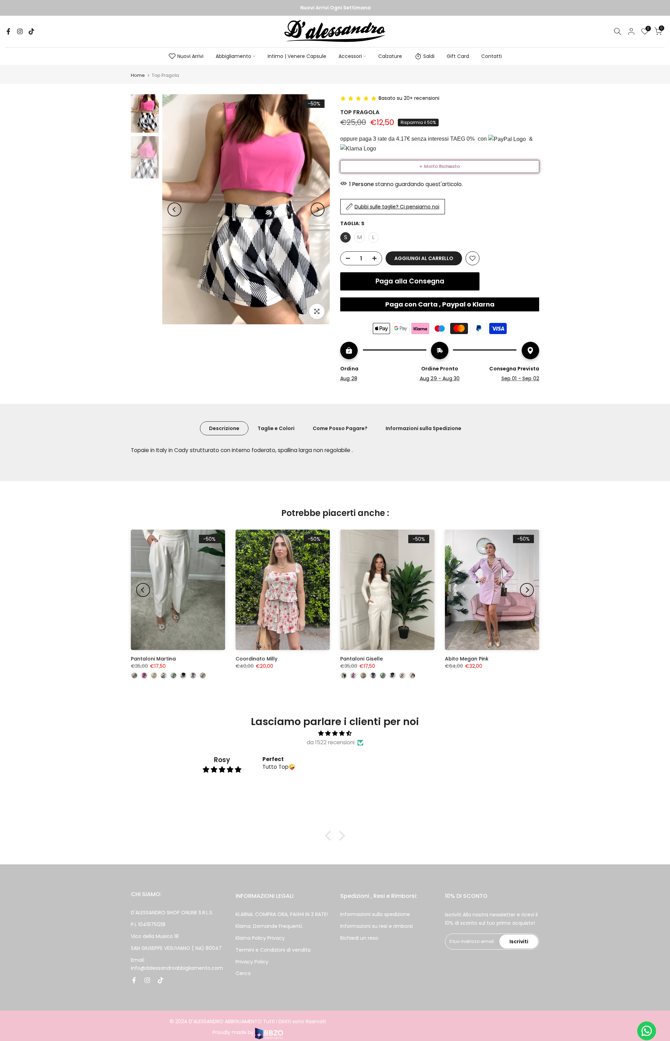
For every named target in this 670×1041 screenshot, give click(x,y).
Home (138, 75)
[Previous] (174, 209)
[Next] (318, 209)
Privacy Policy (252, 961)
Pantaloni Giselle (361, 658)
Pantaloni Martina (153, 658)
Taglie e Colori (276, 428)
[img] (335, 733)
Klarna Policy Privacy (260, 938)
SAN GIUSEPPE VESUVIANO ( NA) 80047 (176, 948)
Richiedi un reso (359, 938)
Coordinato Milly (256, 658)
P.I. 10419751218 (148, 924)
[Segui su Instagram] (20, 31)
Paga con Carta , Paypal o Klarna (439, 304)
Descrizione (224, 428)
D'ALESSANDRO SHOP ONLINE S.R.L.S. (172, 912)
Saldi (428, 56)
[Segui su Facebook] (8, 31)
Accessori (350, 56)
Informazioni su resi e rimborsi (376, 926)
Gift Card (458, 56)
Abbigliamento (233, 56)
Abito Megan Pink (467, 658)
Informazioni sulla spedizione (375, 914)
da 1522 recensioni (331, 742)
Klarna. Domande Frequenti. (269, 926)
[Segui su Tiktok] (31, 31)
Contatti (491, 56)
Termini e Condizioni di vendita (273, 949)
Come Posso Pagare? (340, 428)
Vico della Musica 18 (155, 936)
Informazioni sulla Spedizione (423, 428)
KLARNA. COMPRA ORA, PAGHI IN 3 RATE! (282, 914)
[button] (330, 836)
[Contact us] (646, 1030)
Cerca (243, 973)
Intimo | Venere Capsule (297, 56)
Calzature (390, 56)
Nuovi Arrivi (190, 56)
